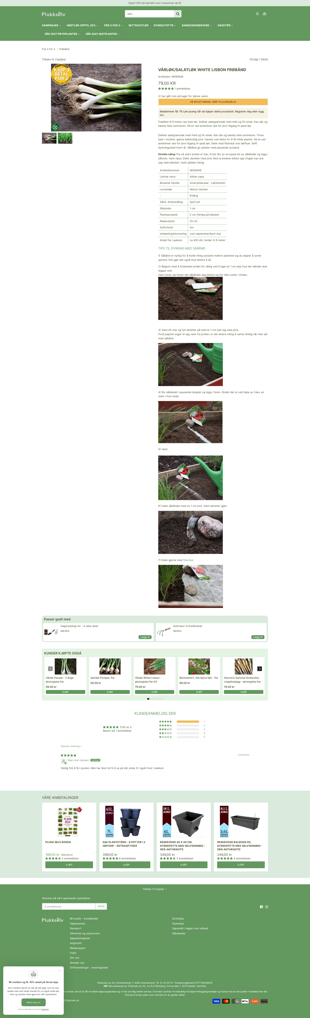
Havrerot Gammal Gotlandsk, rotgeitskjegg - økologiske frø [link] (242, 679)
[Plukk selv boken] (69, 822)
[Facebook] (261, 906)
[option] (49, 138)
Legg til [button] (145, 637)
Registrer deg (243, 111)
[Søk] (177, 13)
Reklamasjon (77, 948)
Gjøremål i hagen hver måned (190, 928)
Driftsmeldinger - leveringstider (89, 967)
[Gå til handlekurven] (264, 13)
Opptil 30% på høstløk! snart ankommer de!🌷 (155, 3)
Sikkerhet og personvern (85, 933)
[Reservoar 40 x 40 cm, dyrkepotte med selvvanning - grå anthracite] (184, 822)
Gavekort (75, 928)
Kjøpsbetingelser (80, 938)
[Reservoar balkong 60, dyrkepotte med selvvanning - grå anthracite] (241, 822)
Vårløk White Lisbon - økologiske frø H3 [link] (148, 679)
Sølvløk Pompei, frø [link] (102, 677)
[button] (166, 88)
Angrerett (76, 943)
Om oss (74, 957)
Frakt (73, 952)
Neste (264, 59)
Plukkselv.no (72, 1000)
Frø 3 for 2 (48, 49)
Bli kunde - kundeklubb (84, 918)
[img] (68, 755)
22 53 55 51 (166, 982)
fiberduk (188, 560)
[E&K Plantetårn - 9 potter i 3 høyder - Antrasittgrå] (126, 822)
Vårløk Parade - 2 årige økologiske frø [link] (60, 679)
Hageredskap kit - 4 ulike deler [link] (79, 626)
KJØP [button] (65, 691)
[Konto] (257, 13)
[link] (51, 632)
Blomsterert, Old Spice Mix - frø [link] (198, 677)
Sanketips (178, 923)
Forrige (254, 59)
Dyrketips (178, 918)
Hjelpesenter (77, 923)
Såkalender (179, 933)
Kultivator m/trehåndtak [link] (187, 626)
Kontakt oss (77, 962)
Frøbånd (64, 49)
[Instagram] (266, 906)
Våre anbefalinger (60, 797)
